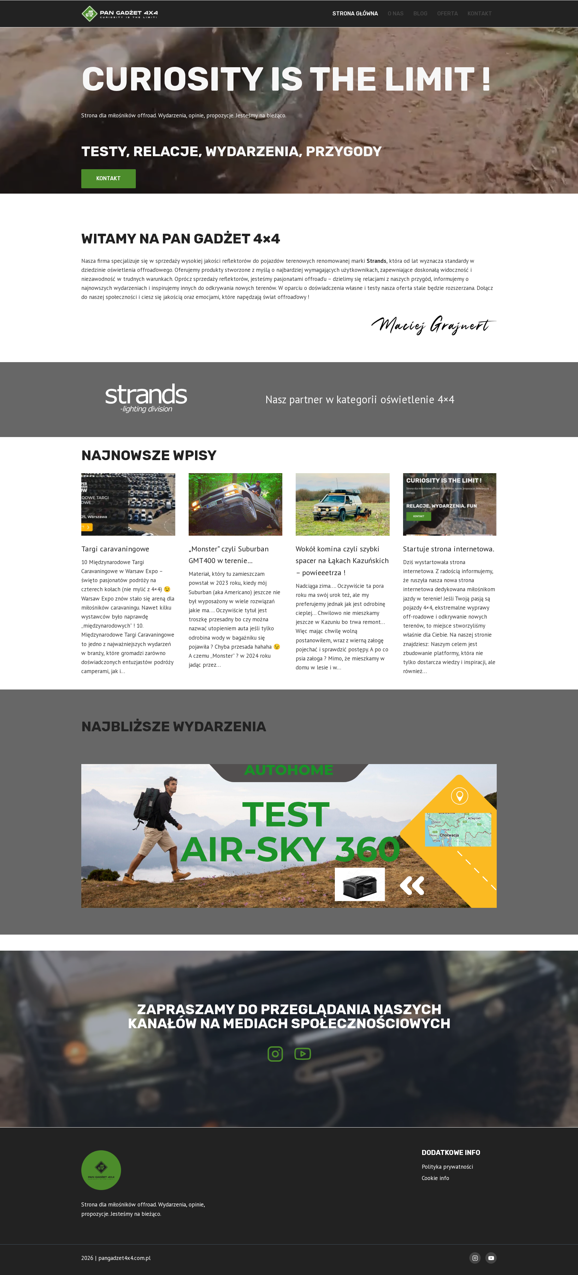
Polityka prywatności (447, 1166)
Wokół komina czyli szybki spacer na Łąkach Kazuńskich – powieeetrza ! (342, 560)
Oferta (447, 13)
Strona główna (355, 13)
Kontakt (480, 13)
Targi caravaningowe (115, 548)
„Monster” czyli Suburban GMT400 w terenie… (229, 554)
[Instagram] (475, 1258)
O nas (396, 13)
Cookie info (435, 1178)
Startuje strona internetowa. (448, 548)
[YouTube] (491, 1258)
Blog (420, 13)
